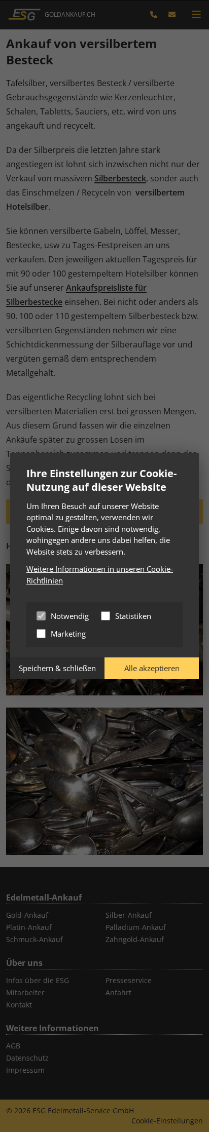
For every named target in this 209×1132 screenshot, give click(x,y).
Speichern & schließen (57, 668)
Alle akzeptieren (152, 668)
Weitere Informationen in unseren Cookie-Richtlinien (99, 574)
